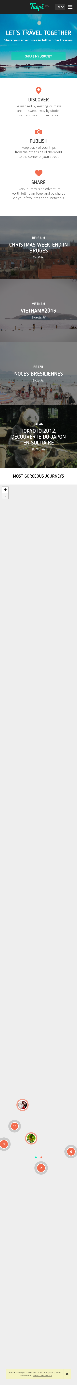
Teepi (38, 7)
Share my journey (38, 56)
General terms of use (42, 1375)
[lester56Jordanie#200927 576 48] (31, 1138)
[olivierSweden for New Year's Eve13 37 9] (22, 1105)
